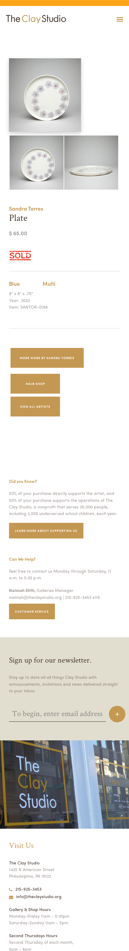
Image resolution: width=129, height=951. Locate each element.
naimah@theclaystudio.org (35, 597)
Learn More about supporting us (46, 531)
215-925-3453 (28, 889)
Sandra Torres (26, 208)
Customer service (32, 611)
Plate (3, 34)
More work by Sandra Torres (47, 358)
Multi (49, 283)
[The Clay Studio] (34, 19)
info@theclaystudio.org (39, 896)
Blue (14, 283)
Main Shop (35, 384)
